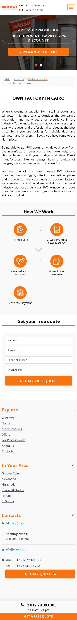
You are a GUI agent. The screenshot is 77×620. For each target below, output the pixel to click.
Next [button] (73, 40)
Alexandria (9, 479)
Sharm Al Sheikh (13, 490)
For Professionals (13, 440)
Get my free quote (38, 380)
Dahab (6, 496)
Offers (6, 435)
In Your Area (15, 465)
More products (12, 429)
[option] (38, 41)
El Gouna (8, 501)
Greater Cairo (11, 473)
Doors (6, 423)
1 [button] (36, 65)
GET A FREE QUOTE (38, 616)
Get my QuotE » (40, 573)
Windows (8, 418)
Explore (10, 409)
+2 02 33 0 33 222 (35, 10)
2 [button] (41, 65)
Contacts (8, 451)
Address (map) (15, 523)
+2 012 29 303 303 (35, 5)
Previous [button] (3, 40)
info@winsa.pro (15, 549)
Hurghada (8, 484)
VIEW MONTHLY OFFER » (38, 52)
